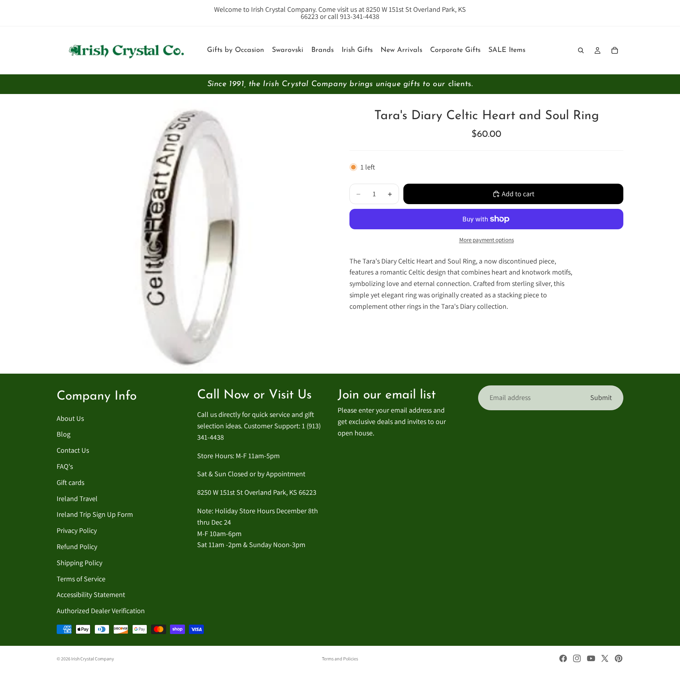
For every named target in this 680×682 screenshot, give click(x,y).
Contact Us (73, 450)
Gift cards (70, 482)
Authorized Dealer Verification (101, 611)
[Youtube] (591, 658)
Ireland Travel (77, 498)
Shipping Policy (79, 562)
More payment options (486, 239)
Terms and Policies (340, 659)
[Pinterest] (618, 658)
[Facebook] (563, 658)
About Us (70, 418)
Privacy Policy (77, 530)
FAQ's (65, 466)
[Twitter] (605, 658)
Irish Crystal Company (92, 659)
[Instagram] (577, 658)
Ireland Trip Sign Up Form (95, 514)
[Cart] (614, 50)
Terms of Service (81, 578)
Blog (63, 434)
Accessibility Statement (91, 594)
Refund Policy (77, 546)
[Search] (580, 50)
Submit (601, 397)
